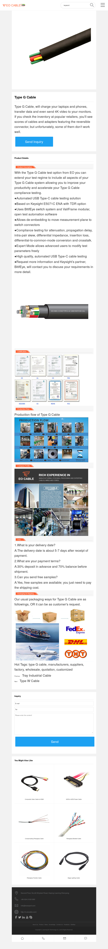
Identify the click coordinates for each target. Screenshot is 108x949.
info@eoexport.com (28, 905)
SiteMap (73, 924)
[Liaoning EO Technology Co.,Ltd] (14, 5)
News (46, 924)
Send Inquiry (34, 141)
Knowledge (52, 924)
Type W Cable (29, 680)
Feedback (67, 924)
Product (41, 924)
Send (55, 741)
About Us (35, 924)
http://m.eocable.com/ (29, 912)
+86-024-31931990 (28, 899)
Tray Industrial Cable (36, 675)
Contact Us (59, 924)
